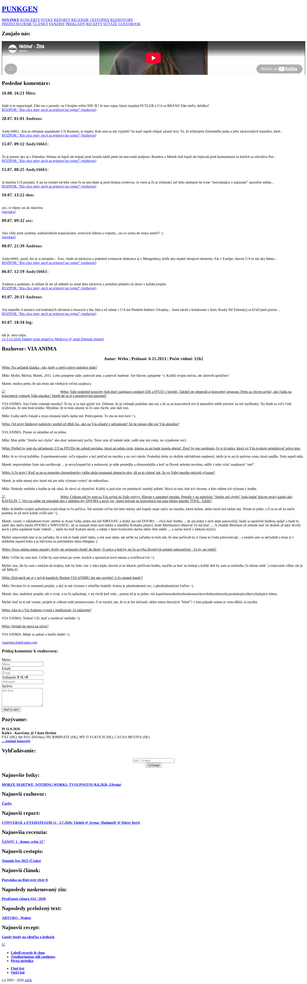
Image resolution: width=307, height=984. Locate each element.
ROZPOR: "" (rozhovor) (49, 110)
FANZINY (57, 24)
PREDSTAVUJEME (17, 24)
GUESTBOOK (129, 24)
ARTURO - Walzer (16, 918)
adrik (28, 980)
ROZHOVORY (121, 20)
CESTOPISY (99, 20)
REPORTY (62, 20)
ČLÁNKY (40, 24)
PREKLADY (75, 24)
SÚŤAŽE (110, 24)
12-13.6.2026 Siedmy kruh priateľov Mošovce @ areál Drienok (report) (53, 339)
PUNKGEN (20, 9)
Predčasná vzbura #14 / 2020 (24, 899)
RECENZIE (80, 20)
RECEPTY (94, 24)
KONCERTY (30, 20)
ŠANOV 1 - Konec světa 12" (23, 842)
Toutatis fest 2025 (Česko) (21, 861)
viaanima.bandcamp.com (19, 642)
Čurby (7, 803)
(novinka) (9, 212)
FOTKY (47, 20)
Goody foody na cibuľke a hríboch (28, 937)
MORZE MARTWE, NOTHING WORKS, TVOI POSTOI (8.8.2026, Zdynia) (61, 785)
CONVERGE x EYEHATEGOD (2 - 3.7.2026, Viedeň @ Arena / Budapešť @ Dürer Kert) (71, 822)
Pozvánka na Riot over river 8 (25, 880)
